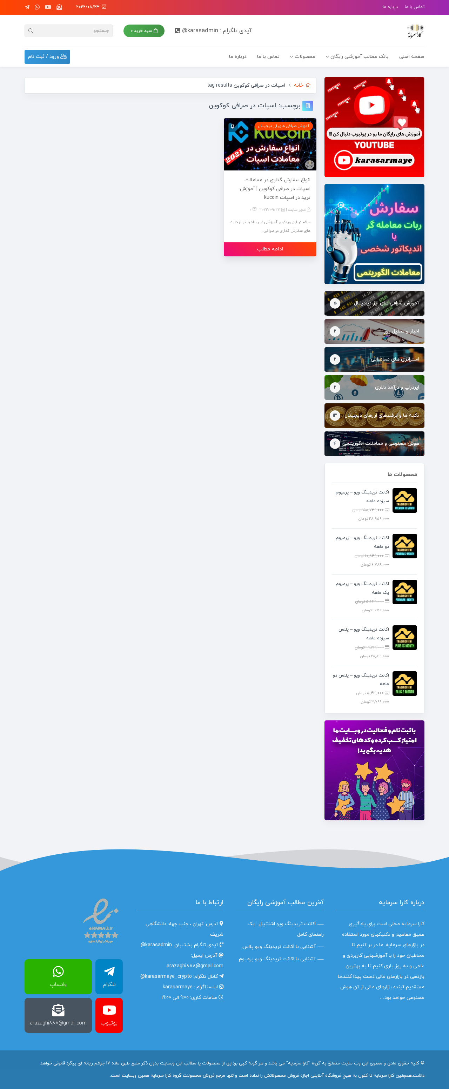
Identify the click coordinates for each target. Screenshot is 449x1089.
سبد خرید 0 (142, 31)
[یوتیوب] (48, 7)
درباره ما (390, 7)
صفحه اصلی (411, 56)
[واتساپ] (37, 7)
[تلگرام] (27, 7)
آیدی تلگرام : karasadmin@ (217, 31)
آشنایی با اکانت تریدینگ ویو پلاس (279, 946)
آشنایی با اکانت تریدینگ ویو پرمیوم (277, 959)
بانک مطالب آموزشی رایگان (359, 56)
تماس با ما (414, 7)
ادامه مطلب (270, 249)
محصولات (305, 56)
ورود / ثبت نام (44, 56)
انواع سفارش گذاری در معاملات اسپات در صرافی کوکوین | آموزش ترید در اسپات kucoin (275, 189)
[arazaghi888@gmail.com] (59, 7)
